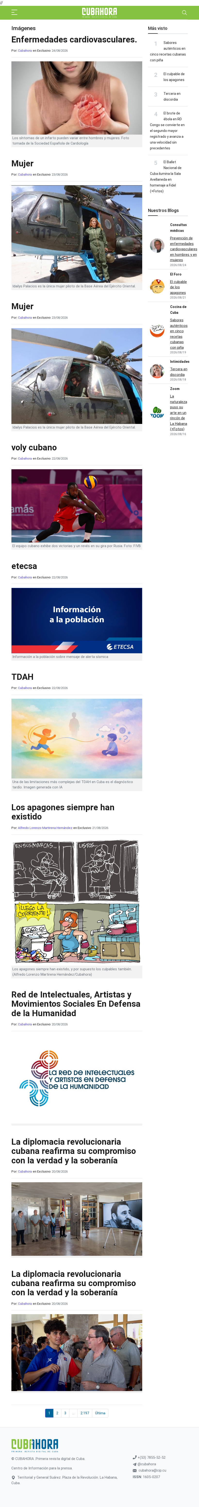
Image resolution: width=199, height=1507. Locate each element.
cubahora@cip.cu (152, 1470)
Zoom (175, 389)
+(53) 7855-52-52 (151, 1457)
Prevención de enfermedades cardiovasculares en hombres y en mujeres (183, 249)
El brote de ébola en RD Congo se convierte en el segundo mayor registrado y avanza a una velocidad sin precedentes (167, 130)
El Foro (176, 274)
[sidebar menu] (14, 12)
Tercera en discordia (178, 372)
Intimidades (180, 362)
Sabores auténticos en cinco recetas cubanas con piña (179, 334)
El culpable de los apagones (178, 287)
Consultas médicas (178, 228)
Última (100, 1413)
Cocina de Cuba (178, 310)
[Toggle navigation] (184, 12)
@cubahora (146, 1464)
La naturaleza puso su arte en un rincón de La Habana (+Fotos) (178, 412)
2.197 (85, 1413)
